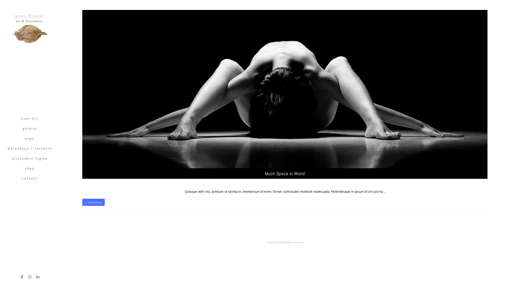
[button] (22, 277)
